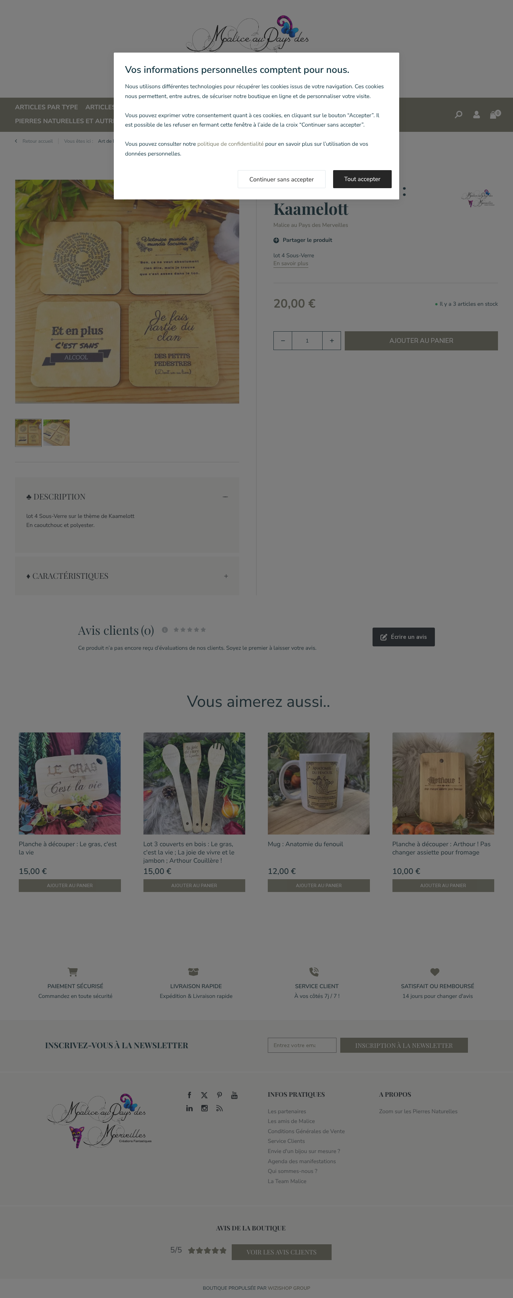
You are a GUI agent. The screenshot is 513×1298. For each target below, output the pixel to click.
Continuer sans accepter (281, 179)
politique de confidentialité (230, 144)
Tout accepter (362, 179)
